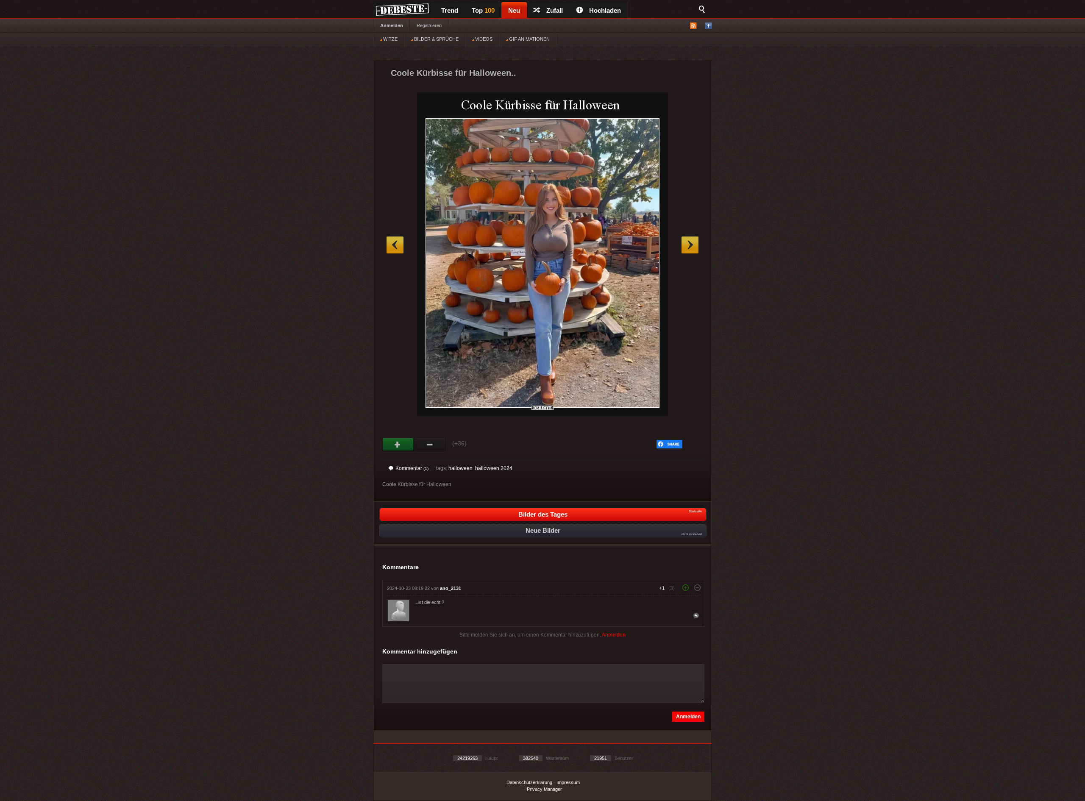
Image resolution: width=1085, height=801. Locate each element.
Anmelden (391, 25)
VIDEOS (483, 39)
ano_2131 (450, 588)
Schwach (430, 444)
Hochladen (605, 10)
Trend (449, 10)
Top (483, 10)
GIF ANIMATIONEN (529, 39)
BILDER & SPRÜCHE (436, 39)
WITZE (390, 39)
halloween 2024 (493, 468)
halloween (460, 468)
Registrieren (429, 25)
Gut (398, 444)
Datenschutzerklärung (529, 782)
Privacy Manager (544, 789)
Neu (514, 10)
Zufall (554, 10)
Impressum (568, 782)
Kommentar (411, 468)
